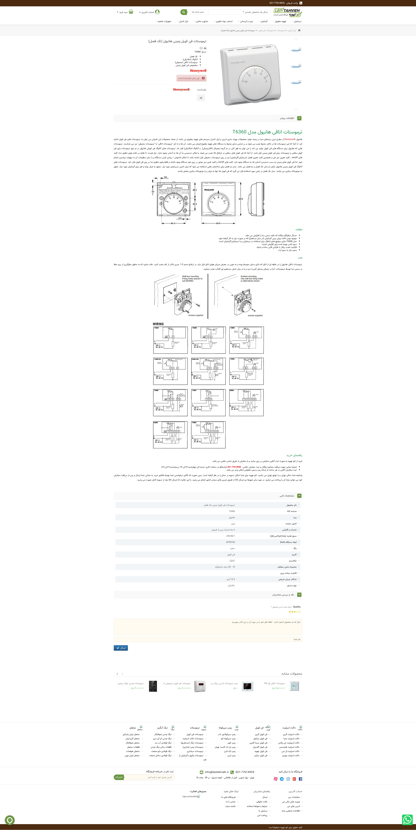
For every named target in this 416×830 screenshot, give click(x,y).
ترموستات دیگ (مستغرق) (192, 743)
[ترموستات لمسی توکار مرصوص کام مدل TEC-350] (153, 686)
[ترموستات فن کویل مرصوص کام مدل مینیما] (200, 686)
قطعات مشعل (133, 747)
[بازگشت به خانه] (299, 30)
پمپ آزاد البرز (230, 751)
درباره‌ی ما (263, 811)
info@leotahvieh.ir (217, 772)
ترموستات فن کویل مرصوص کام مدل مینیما (176, 683)
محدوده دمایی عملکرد (287, 567)
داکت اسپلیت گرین (291, 734)
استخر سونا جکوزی (224, 21)
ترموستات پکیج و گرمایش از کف (192, 757)
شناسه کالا (292, 511)
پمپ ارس (231, 755)
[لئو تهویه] (287, 12)
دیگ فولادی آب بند (163, 743)
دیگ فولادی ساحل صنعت (160, 755)
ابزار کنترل (183, 21)
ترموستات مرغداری (195, 751)
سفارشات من (294, 797)
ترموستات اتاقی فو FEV (274, 683)
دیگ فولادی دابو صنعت (161, 751)
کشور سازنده (291, 523)
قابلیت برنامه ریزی (288, 573)
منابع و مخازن (202, 21)
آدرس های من (293, 806)
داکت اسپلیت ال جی (291, 751)
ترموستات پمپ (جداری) (193, 747)
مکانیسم (293, 560)
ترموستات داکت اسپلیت (193, 738)
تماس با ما (231, 801)
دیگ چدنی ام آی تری (162, 738)
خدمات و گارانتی (289, 530)
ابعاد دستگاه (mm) (288, 542)
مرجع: (203, 51)
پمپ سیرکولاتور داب (227, 734)
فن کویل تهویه (261, 751)
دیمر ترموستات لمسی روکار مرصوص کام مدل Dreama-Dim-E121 (224, 683)
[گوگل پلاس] (294, 779)
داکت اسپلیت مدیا (292, 738)
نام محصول (291, 505)
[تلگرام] (282, 779)
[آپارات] (276, 779)
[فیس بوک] (300, 779)
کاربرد (294, 554)
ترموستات (280, 30)
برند (295, 517)
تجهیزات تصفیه (164, 21)
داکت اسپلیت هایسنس (289, 747)
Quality (286, 607)
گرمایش (264, 21)
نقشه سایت (230, 806)
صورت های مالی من (291, 801)
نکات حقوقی (262, 801)
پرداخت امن (262, 815)
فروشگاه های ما (228, 797)
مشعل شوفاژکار (133, 743)
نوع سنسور (292, 585)
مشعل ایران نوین (132, 755)
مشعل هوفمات (133, 751)
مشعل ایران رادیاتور (131, 734)
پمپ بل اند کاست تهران (225, 747)
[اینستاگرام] (288, 779)
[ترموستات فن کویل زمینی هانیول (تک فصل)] (295, 53)
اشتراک (119, 777)
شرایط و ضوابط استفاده (257, 806)
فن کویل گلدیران (260, 747)
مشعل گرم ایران (133, 738)
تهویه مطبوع (280, 21)
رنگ (295, 548)
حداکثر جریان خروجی (287, 579)
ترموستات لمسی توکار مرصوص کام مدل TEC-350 (129, 683)
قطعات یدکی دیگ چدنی (161, 747)
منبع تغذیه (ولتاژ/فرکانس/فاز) (283, 536)
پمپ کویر (232, 743)
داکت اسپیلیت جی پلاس (289, 743)
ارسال (265, 797)
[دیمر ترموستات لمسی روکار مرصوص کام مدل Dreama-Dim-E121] (247, 686)
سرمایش (297, 21)
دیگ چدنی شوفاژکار (163, 734)
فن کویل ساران (261, 755)
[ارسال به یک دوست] (201, 47)
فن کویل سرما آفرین (258, 743)
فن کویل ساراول (260, 738)
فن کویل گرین (261, 734)
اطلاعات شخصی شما (291, 811)
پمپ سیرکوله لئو (228, 738)
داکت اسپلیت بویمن (291, 755)
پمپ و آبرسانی (246, 21)
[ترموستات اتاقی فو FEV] (294, 686)
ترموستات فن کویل (266, 30)
